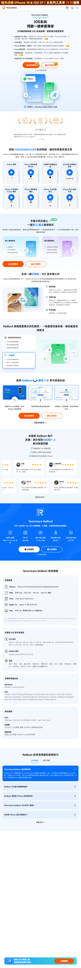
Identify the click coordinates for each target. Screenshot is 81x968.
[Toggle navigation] (76, 7)
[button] (38, 139)
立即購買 (64, 961)
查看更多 (39, 822)
